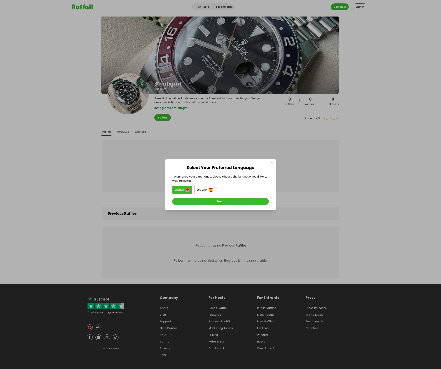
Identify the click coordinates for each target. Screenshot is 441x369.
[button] (182, 190)
